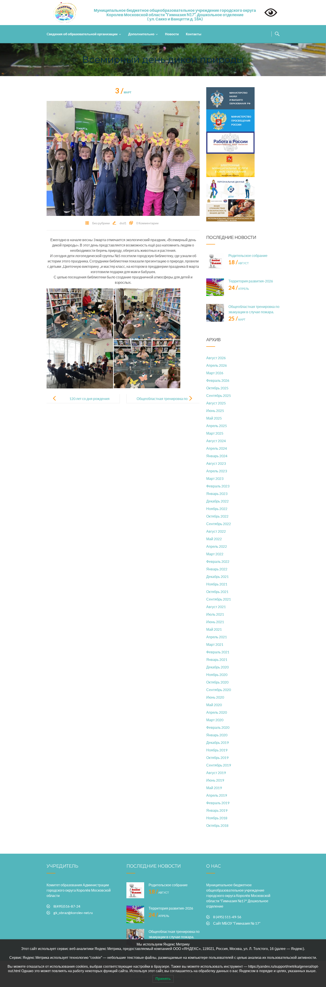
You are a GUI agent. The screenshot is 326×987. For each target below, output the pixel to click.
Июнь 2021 (215, 622)
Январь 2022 (216, 569)
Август (238, 263)
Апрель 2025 (216, 426)
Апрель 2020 (216, 712)
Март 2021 (214, 644)
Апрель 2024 (216, 448)
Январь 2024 (216, 456)
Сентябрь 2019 (218, 765)
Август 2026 (216, 358)
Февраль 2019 (217, 803)
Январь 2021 (216, 659)
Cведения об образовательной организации (82, 34)
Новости (172, 34)
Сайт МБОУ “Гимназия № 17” (236, 923)
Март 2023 (214, 478)
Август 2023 (216, 463)
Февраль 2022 (217, 561)
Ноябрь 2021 (216, 584)
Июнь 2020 (215, 697)
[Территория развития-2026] (215, 287)
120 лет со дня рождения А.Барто (89, 402)
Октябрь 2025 (217, 388)
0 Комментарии (147, 223)
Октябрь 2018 (217, 825)
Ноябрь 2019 (216, 750)
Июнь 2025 (215, 410)
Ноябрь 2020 (216, 674)
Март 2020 (214, 720)
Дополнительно (141, 34)
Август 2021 (216, 607)
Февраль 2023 (217, 486)
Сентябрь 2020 (218, 690)
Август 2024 (216, 441)
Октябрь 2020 (217, 682)
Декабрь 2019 (217, 742)
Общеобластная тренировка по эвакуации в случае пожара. (162, 402)
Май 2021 (214, 629)
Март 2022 (214, 554)
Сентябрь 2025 (218, 395)
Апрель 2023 (216, 471)
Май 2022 (214, 539)
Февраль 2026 (217, 380)
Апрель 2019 (216, 795)
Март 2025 (214, 433)
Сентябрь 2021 (218, 599)
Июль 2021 (215, 614)
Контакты (193, 34)
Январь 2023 (216, 493)
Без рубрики (101, 223)
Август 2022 (216, 531)
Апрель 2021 (216, 637)
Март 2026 (214, 373)
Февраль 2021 (217, 652)
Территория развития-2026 (250, 281)
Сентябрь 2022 (218, 524)
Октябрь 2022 (217, 516)
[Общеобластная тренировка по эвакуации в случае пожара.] (215, 313)
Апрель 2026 (216, 365)
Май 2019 (214, 788)
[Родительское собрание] (215, 262)
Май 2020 (214, 705)
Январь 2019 (216, 810)
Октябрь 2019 (217, 757)
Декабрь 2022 (217, 501)
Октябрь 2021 (217, 591)
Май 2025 (214, 418)
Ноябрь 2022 (216, 508)
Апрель (238, 288)
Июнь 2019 (215, 780)
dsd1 (123, 223)
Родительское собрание (247, 255)
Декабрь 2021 (217, 576)
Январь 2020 (216, 735)
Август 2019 (216, 772)
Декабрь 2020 (217, 667)
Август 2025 (216, 403)
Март (123, 92)
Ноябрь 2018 (216, 818)
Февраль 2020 (217, 727)
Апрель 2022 (216, 546)
